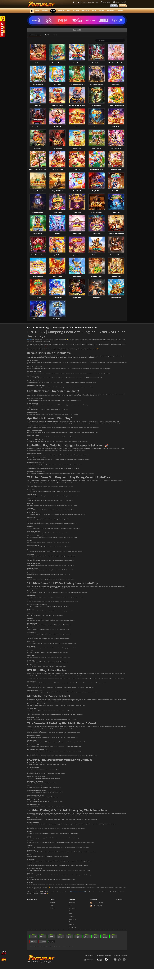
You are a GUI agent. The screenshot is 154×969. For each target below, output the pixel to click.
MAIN (117, 180)
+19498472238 (97, 906)
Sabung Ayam (111, 10)
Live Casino (61, 10)
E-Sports (101, 10)
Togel (37, 10)
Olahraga (76, 10)
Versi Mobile (106, 2)
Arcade (94, 10)
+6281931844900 (98, 902)
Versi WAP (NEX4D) (120, 2)
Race (68, 10)
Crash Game (85, 10)
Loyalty (52, 905)
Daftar (122, 5)
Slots (53, 10)
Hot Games (45, 10)
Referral (52, 908)
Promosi (120, 10)
